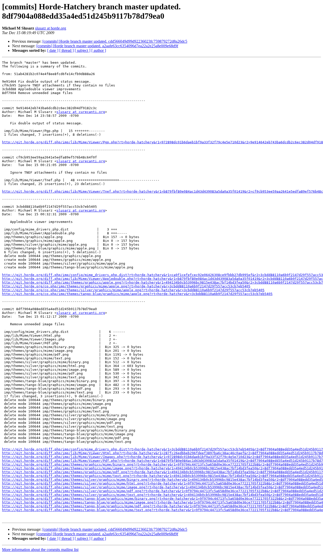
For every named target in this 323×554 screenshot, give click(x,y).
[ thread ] (66, 50)
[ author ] (98, 50)
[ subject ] (82, 50)
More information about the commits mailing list (40, 549)
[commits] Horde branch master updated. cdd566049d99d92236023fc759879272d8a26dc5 (114, 41)
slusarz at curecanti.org (81, 112)
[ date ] (52, 50)
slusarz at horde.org (50, 28)
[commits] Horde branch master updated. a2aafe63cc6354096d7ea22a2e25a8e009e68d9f (107, 46)
